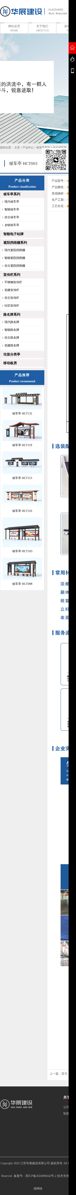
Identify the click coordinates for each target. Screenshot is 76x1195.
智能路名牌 (11, 329)
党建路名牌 (11, 345)
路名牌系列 (11, 314)
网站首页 (14, 28)
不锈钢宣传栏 (13, 282)
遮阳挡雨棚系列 (15, 242)
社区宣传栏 (11, 305)
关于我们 (42, 28)
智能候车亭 (11, 209)
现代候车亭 (11, 201)
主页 (17, 147)
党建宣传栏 (11, 290)
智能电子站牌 (13, 234)
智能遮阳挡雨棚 (14, 258)
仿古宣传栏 (11, 297)
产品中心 (28, 147)
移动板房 (10, 363)
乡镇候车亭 (11, 225)
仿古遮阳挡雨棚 (14, 265)
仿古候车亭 (11, 217)
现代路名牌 (11, 322)
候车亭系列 (11, 194)
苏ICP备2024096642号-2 (41, 1176)
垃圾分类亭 (11, 354)
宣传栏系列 (11, 274)
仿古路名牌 (11, 337)
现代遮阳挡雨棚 (14, 250)
